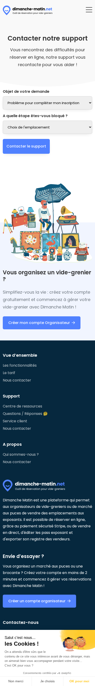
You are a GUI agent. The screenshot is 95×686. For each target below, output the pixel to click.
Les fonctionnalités (20, 365)
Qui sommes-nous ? (21, 454)
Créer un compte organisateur (36, 601)
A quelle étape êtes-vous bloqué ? (35, 116)
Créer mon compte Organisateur (39, 322)
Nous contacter (17, 380)
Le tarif (9, 372)
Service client (15, 421)
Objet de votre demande (26, 91)
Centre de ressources (22, 406)
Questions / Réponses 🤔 (25, 413)
